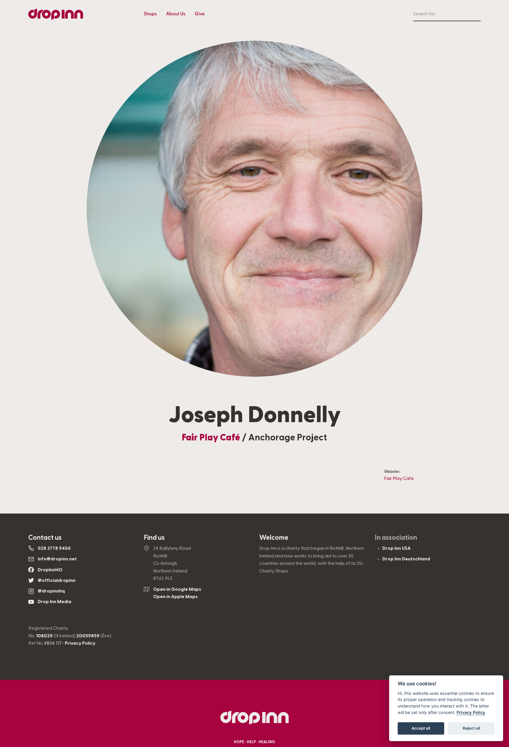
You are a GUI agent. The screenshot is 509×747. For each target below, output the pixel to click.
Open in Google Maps (177, 589)
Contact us (45, 537)
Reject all (471, 728)
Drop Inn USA (396, 548)
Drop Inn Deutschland (406, 559)
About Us (175, 13)
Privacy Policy (80, 643)
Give (200, 13)
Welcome (273, 537)
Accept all (421, 728)
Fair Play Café (211, 437)
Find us (154, 537)
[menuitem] (150, 14)
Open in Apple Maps (175, 596)
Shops (150, 13)
